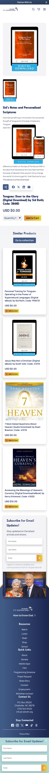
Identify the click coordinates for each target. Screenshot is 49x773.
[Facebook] (13, 187)
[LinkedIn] (23, 187)
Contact (24, 685)
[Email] (29, 187)
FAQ (24, 668)
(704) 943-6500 (24, 708)
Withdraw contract (24, 693)
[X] (18, 187)
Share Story (24, 680)
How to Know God (23, 615)
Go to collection (24, 240)
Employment (24, 689)
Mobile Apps (24, 663)
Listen (24, 633)
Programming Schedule (24, 672)
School (24, 646)
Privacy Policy (24, 734)
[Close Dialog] (46, 740)
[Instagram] (17, 725)
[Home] (10, 9)
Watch (24, 629)
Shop (24, 642)
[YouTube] (26, 725)
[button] (46, 2)
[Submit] (39, 558)
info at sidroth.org (24, 711)
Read (24, 638)
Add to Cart (32, 218)
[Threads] (36, 725)
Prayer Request (24, 676)
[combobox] (12, 218)
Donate (24, 659)
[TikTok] (31, 725)
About (24, 655)
